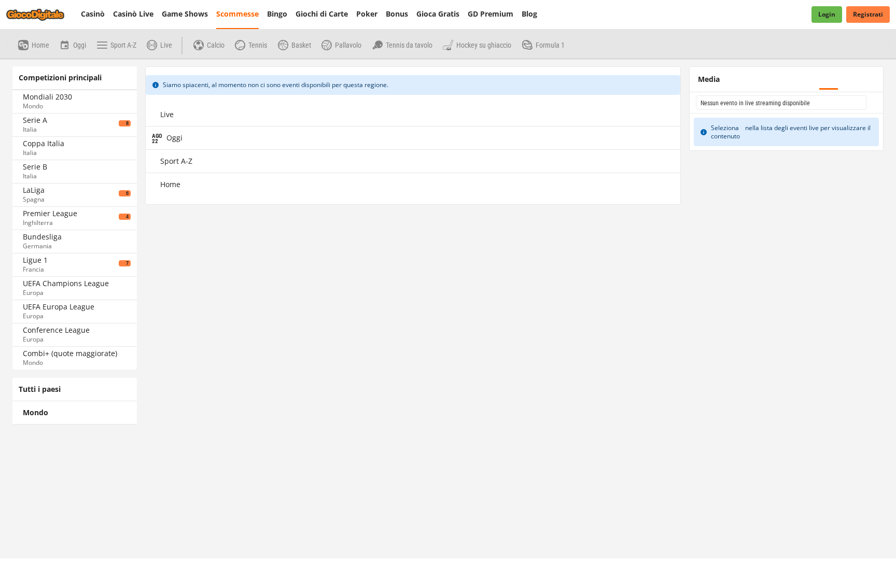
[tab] (37, 69)
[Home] (41, 14)
